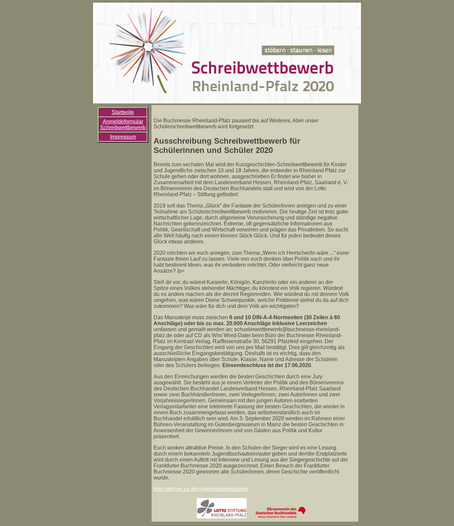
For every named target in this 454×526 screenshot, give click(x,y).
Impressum (123, 137)
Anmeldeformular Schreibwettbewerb (123, 124)
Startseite (123, 112)
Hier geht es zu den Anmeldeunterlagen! (201, 489)
